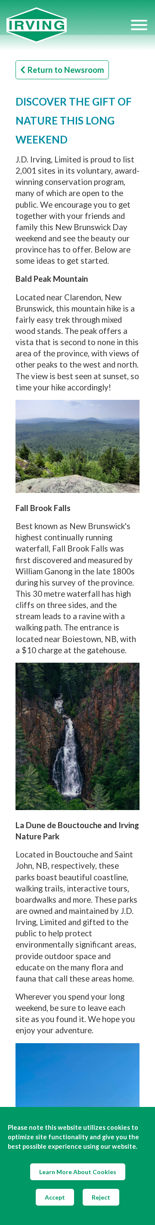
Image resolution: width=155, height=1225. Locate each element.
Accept (55, 1197)
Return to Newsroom (66, 70)
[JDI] (68, 25)
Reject (101, 1197)
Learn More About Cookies (77, 1171)
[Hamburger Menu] (139, 25)
